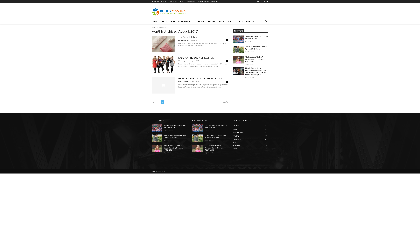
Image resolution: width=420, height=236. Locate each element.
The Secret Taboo (188, 37)
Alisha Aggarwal (183, 61)
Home (153, 27)
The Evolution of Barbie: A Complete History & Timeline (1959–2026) (255, 59)
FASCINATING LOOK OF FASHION (196, 57)
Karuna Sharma (183, 40)
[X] (261, 1)
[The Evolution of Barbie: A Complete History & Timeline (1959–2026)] (238, 59)
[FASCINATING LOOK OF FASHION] (163, 64)
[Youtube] (267, 1)
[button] (265, 21)
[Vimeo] (264, 1)
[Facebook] (255, 1)
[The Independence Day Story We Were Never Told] (238, 39)
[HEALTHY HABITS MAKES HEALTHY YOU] (163, 85)
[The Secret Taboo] (163, 44)
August (163, 27)
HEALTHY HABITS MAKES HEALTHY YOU (200, 78)
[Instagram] (258, 1)
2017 (158, 27)
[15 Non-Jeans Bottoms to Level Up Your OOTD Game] (238, 49)
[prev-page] (153, 102)
